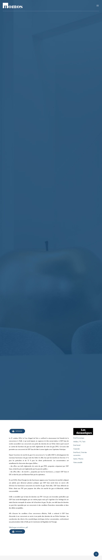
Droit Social (76, 445)
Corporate (76, 449)
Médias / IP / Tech (79, 442)
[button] (98, 5)
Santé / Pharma (78, 459)
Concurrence (51, 228)
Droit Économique (78, 438)
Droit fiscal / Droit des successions (80, 453)
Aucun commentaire (62, 244)
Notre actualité (77, 462)
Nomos (34, 244)
